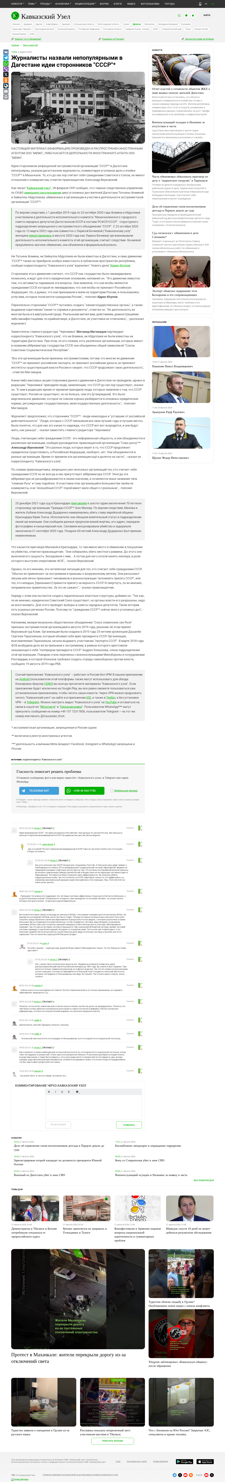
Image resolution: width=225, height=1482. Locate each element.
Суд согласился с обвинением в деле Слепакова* (175, 235)
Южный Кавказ (19, 34)
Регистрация (58, 1124)
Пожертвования (160, 1461)
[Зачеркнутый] (68, 1092)
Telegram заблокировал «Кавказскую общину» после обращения (178, 1364)
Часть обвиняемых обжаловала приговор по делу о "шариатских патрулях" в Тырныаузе (180, 178)
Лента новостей (30, 45)
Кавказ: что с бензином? (27, 39)
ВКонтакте (48, 707)
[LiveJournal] (6, 86)
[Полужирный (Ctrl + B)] (49, 1092)
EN (212, 4)
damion (37, 1071)
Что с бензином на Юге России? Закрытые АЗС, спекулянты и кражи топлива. (180, 1432)
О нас (118, 1461)
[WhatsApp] (6, 63)
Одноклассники (71, 707)
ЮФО (32, 34)
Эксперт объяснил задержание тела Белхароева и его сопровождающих (174, 293)
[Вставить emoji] (77, 1092)
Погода (169, 3)
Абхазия (16, 24)
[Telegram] (6, 58)
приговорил (79, 503)
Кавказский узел (38, 188)
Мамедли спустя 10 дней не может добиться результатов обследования (188, 1230)
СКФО (155, 29)
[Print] (6, 97)
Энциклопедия (84, 3)
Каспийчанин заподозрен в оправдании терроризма (148, 1145)
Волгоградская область (108, 24)
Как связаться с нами (137, 1461)
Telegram (33, 702)
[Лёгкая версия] (200, 3)
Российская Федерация (89, 29)
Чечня (188, 29)
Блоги (118, 3)
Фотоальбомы (150, 3)
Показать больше (112, 1441)
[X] (6, 74)
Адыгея (39, 24)
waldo (37, 1020)
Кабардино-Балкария (168, 24)
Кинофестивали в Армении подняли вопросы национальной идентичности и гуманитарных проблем (137, 1234)
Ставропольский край (172, 29)
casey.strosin (47, 844)
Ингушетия (149, 24)
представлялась (40, 235)
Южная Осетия (201, 29)
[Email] (6, 91)
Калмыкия (186, 24)
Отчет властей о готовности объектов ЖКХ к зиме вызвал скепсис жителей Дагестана (181, 91)
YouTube (111, 702)
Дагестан (137, 24)
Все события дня (204, 1180)
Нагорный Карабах (66, 29)
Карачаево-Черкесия (21, 29)
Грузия (126, 24)
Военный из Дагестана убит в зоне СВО (39, 1175)
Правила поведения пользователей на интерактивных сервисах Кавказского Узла (80, 1475)
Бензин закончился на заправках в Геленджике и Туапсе (85, 1230)
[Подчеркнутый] (62, 1092)
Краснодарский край (44, 29)
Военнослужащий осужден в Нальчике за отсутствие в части (178, 124)
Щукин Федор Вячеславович (170, 458)
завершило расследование (42, 192)
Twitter (110, 697)
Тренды (45, 3)
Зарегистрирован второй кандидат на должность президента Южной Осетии (58, 1162)
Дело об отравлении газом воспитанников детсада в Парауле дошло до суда (179, 208)
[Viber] (6, 69)
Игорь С (38, 828)
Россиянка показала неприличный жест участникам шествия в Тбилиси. (105, 1432)
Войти (207, 15)
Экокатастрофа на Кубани (199, 39)
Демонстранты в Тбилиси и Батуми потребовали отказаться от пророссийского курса (34, 1232)
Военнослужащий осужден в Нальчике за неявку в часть (151, 1175)
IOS (88, 697)
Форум (104, 3)
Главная (15, 45)
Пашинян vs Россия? (113, 39)
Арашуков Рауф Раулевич (168, 412)
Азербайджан (52, 24)
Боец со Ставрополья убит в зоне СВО (139, 1160)
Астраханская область (84, 24)
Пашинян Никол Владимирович (172, 366)
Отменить (129, 1125)
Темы (31, 3)
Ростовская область (112, 29)
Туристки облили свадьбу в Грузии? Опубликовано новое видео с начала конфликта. (179, 1304)
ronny (44, 943)
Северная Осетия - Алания (137, 29)
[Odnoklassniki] (6, 80)
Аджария (28, 24)
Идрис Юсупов (120, 265)
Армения (66, 24)
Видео (131, 3)
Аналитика (62, 3)
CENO (48, 683)
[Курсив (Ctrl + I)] (55, 1092)
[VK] (6, 52)
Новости (16, 3)
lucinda (37, 891)
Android (24, 679)
